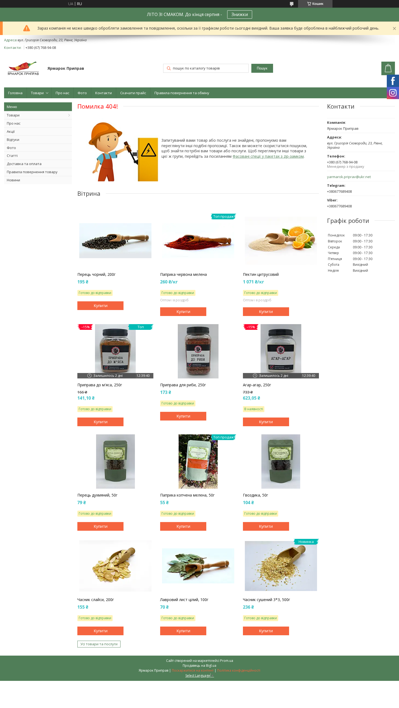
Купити (100, 305)
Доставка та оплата (24, 163)
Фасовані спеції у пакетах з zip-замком (268, 156)
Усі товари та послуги (99, 643)
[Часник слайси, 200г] (115, 566)
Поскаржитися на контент (193, 670)
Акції (11, 131)
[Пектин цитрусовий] (281, 241)
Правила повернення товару (32, 171)
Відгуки (13, 139)
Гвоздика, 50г (255, 495)
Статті (12, 155)
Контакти (103, 92)
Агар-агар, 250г (257, 385)
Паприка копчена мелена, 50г (187, 495)
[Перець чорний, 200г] (115, 241)
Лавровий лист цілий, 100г (184, 599)
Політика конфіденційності (238, 670)
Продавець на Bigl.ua (199, 665)
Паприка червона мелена (183, 274)
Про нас (62, 92)
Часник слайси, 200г (95, 599)
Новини (13, 180)
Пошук (262, 68)
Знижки (240, 14)
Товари (37, 92)
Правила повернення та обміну (181, 92)
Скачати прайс (133, 92)
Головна (15, 92)
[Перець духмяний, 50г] (115, 461)
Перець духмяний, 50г (97, 495)
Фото (82, 92)
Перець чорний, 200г (96, 274)
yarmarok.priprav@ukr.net (349, 177)
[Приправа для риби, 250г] (198, 351)
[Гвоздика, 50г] (281, 461)
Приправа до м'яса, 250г (99, 385)
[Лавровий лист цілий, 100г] (198, 566)
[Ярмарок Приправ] (23, 69)
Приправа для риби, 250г (183, 385)
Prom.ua (226, 660)
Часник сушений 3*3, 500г (266, 599)
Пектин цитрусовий (261, 274)
